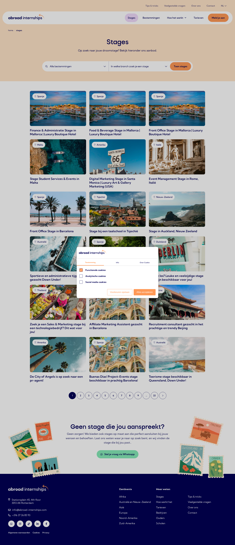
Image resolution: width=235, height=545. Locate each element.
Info (117, 262)
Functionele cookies (95, 270)
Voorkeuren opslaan (119, 292)
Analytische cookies (95, 276)
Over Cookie (145, 262)
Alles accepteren (145, 292)
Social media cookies (95, 282)
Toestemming (90, 262)
